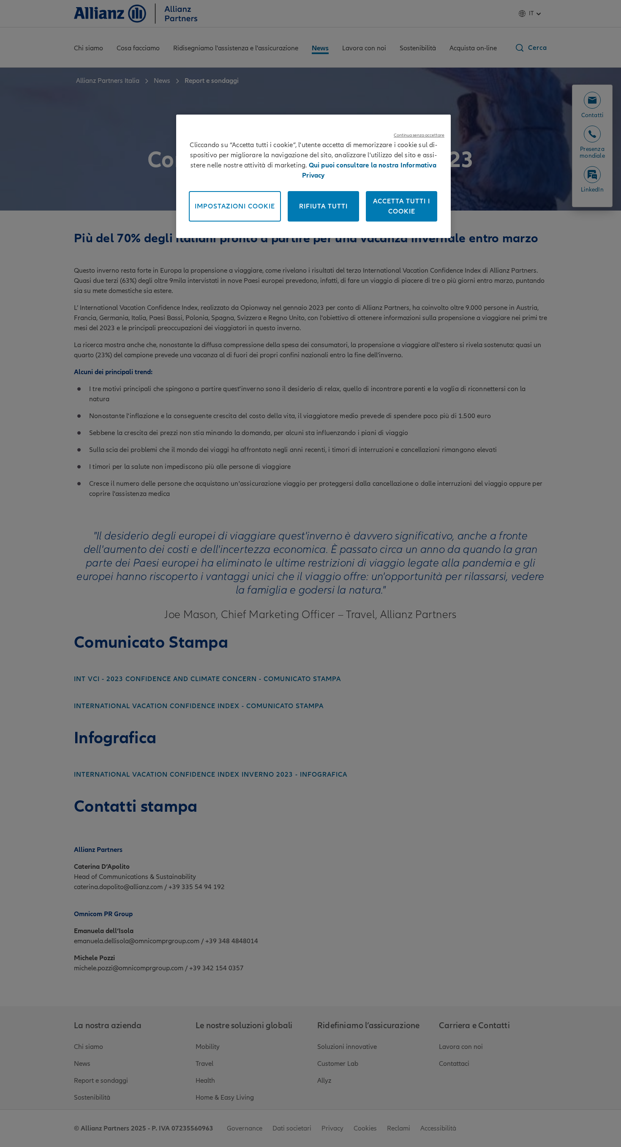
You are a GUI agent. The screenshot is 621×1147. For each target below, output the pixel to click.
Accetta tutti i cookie (401, 206)
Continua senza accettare (419, 135)
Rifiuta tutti (323, 206)
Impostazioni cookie (235, 206)
